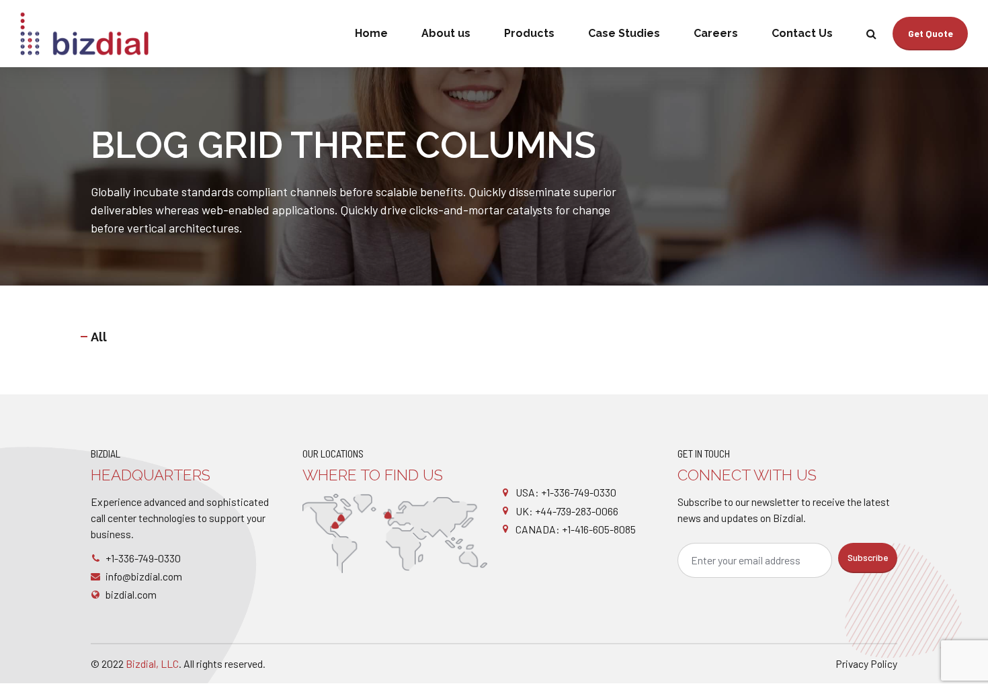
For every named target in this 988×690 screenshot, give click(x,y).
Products (529, 33)
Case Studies (624, 33)
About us (445, 33)
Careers (716, 33)
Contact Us (802, 33)
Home (371, 33)
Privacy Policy (866, 663)
